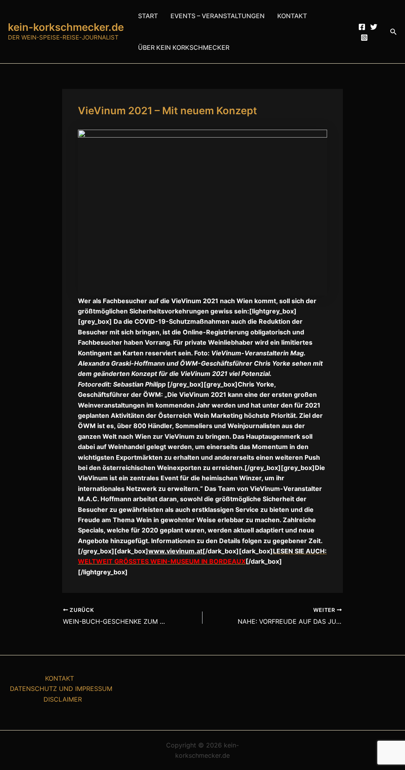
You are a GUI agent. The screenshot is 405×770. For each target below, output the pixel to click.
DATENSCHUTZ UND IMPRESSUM (61, 689)
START (148, 16)
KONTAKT (292, 16)
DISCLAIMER (63, 699)
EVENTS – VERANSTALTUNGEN (217, 16)
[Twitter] (373, 26)
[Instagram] (364, 37)
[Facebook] (361, 26)
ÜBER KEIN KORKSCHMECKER (183, 47)
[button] (393, 32)
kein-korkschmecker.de (66, 27)
